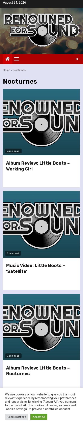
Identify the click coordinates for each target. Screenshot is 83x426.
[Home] (7, 59)
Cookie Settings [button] (16, 416)
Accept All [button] (39, 416)
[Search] (77, 59)
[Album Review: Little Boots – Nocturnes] (41, 327)
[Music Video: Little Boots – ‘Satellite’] (41, 224)
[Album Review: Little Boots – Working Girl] (41, 122)
